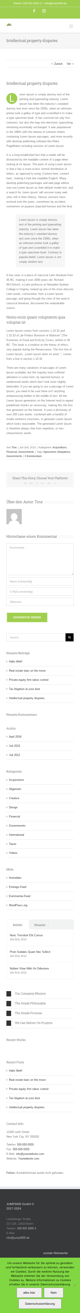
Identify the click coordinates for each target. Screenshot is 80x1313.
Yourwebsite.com (28, 1158)
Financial (11, 451)
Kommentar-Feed (19, 896)
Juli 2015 (14, 745)
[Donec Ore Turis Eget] (6, 1048)
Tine (14, 447)
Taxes (12, 844)
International (16, 834)
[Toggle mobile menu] (71, 26)
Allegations (63, 451)
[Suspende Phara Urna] (8, 1048)
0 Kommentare (33, 456)
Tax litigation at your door (24, 689)
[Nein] (75, 1285)
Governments (26, 451)
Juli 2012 (14, 755)
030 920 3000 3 (26, 1228)
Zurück (58, 63)
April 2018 (15, 736)
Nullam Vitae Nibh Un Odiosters (29, 968)
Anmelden (15, 877)
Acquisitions (59, 447)
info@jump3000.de (56, 3)
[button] (40, 994)
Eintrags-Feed (17, 887)
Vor (69, 63)
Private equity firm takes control (28, 679)
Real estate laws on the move (27, 670)
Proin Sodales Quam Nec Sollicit (30, 951)
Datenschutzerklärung (40, 1303)
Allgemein (15, 789)
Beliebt (17, 925)
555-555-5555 (25, 1144)
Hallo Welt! (15, 661)
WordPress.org (18, 905)
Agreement (49, 451)
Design (13, 807)
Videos (13, 852)
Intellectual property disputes (27, 698)
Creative (14, 798)
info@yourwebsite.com (30, 1153)
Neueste (39, 925)
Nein (54, 1292)
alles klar (29, 1292)
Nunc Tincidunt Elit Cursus (26, 935)
